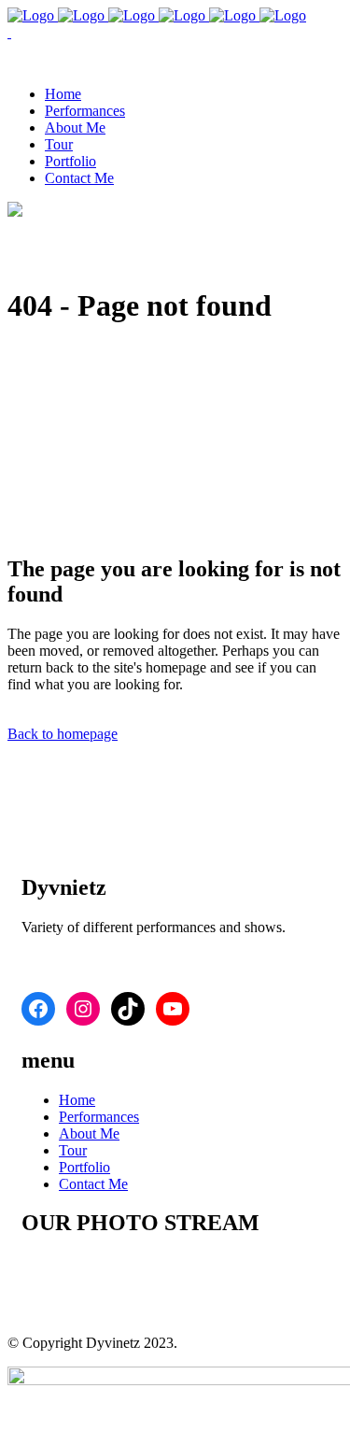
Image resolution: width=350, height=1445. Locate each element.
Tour (73, 1150)
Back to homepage (62, 734)
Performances (99, 1117)
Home (77, 1100)
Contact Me (93, 1184)
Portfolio (84, 1167)
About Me (89, 1133)
